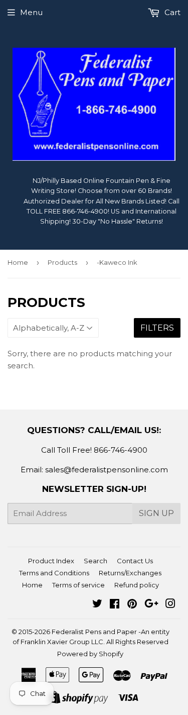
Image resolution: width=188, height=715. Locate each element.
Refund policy (136, 585)
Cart (171, 12)
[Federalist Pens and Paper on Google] (151, 604)
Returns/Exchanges (130, 573)
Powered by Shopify (90, 654)
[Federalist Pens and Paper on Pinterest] (132, 604)
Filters (157, 328)
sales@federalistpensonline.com (106, 469)
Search (95, 561)
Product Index (51, 561)
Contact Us (135, 561)
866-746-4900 (120, 450)
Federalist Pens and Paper (94, 632)
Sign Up (156, 513)
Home (18, 262)
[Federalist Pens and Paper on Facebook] (114, 604)
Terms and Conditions (54, 573)
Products (62, 262)
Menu (31, 12)
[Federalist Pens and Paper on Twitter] (97, 604)
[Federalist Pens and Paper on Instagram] (170, 604)
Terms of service (78, 585)
